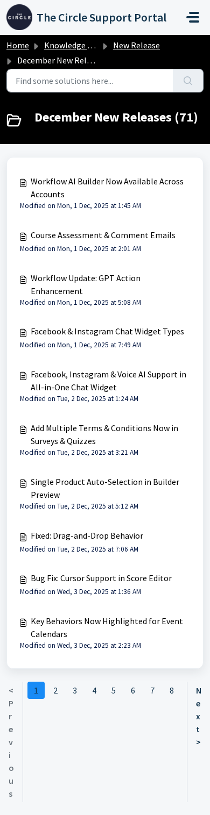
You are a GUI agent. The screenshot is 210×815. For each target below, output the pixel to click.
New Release (136, 45)
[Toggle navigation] (193, 17)
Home (17, 45)
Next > (198, 716)
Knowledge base (74, 45)
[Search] (188, 80)
